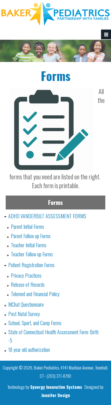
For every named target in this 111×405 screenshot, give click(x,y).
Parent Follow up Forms (31, 236)
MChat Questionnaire (26, 304)
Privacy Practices (26, 275)
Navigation (106, 35)
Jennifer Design (55, 395)
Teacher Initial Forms (28, 245)
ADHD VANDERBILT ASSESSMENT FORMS (47, 216)
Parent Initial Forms (27, 226)
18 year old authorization (29, 349)
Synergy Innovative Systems (56, 387)
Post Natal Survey (24, 313)
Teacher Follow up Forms (32, 254)
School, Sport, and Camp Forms (34, 323)
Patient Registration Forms (31, 265)
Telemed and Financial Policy (35, 294)
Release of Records (28, 284)
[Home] (55, 24)
